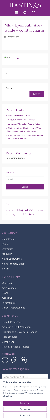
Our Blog (7, 283)
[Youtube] (24, 360)
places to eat (10, 215)
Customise (25, 409)
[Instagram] (14, 360)
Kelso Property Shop (13, 263)
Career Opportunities (13, 307)
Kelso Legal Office (12, 258)
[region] (25, 399)
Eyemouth (7, 249)
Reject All (25, 415)
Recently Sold (9, 337)
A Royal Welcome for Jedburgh (21, 119)
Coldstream (8, 239)
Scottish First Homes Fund (19, 115)
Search (9, 88)
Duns (5, 244)
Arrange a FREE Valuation (16, 327)
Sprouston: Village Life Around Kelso (24, 124)
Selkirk (5, 268)
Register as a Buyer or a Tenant (19, 332)
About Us (7, 297)
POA (27, 214)
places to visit (18, 215)
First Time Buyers (11, 211)
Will (33, 215)
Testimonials (9, 302)
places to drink (38, 211)
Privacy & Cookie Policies (15, 346)
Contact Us (8, 341)
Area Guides (9, 288)
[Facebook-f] (5, 360)
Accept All (25, 403)
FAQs (5, 293)
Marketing (25, 210)
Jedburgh (7, 253)
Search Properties (12, 322)
